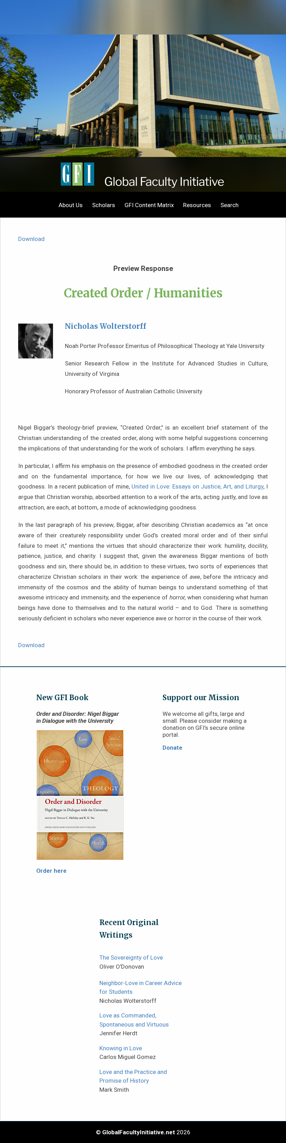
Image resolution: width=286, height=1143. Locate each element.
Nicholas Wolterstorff (105, 326)
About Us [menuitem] (71, 205)
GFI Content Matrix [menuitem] (149, 205)
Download (31, 238)
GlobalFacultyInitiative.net (138, 1132)
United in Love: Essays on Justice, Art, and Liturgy (197, 486)
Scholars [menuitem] (103, 205)
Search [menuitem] (229, 205)
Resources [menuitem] (197, 205)
